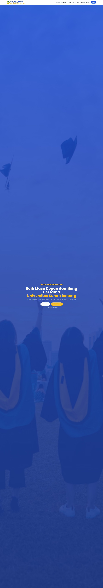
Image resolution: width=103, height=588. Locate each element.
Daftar (93, 2)
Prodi (69, 2)
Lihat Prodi (45, 304)
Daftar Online (57, 304)
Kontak (87, 2)
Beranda (58, 2)
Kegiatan (82, 2)
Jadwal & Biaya (75, 2)
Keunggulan (64, 2)
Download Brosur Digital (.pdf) (52, 307)
